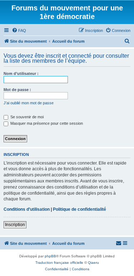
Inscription (15, 224)
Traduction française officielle (59, 263)
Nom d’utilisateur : (21, 73)
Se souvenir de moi (26, 117)
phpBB (50, 256)
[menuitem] (19, 30)
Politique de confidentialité (79, 209)
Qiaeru (93, 263)
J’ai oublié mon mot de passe (29, 103)
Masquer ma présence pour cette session (46, 123)
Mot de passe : (17, 89)
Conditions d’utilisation (27, 209)
